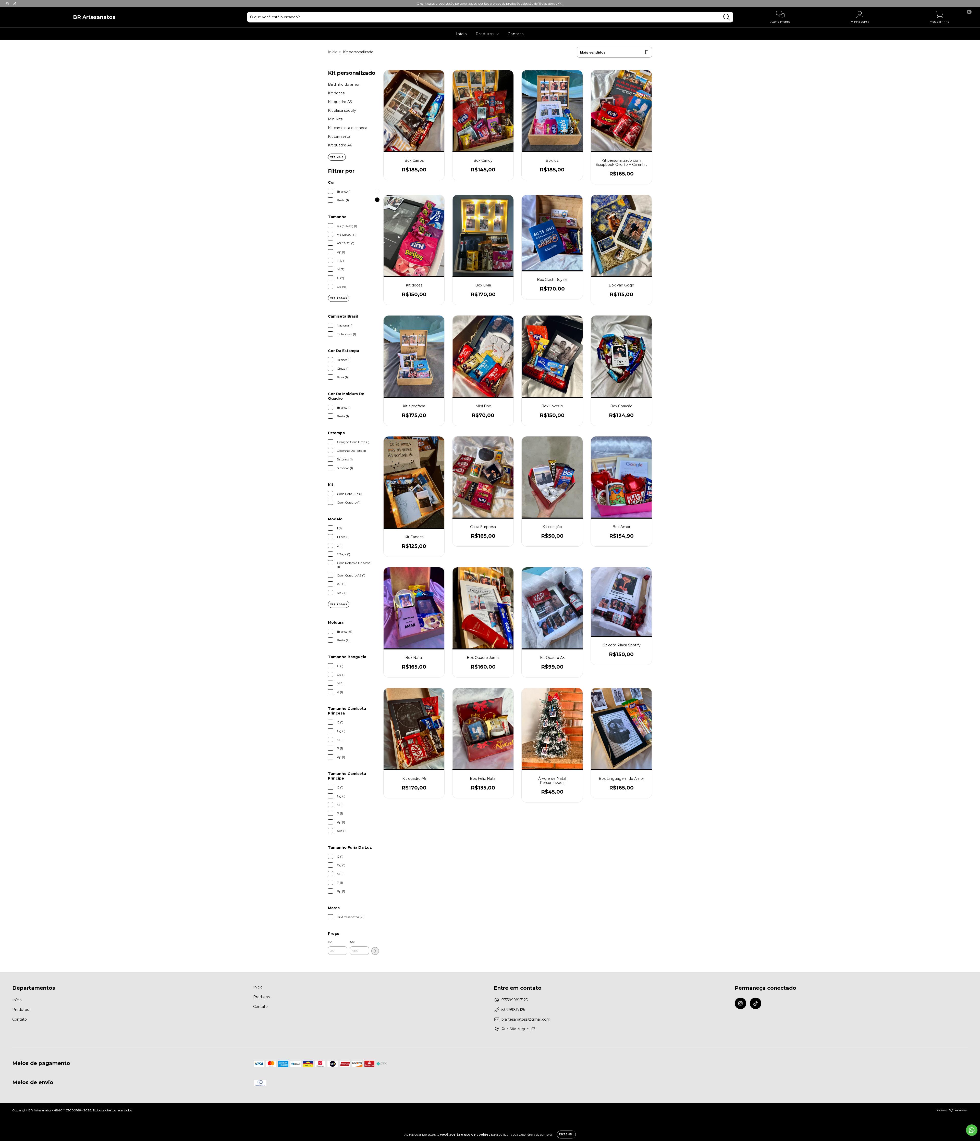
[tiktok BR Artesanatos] (14, 3)
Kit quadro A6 (340, 145)
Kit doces (336, 93)
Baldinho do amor (344, 84)
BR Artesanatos (94, 17)
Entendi (566, 1134)
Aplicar (375, 951)
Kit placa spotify (342, 110)
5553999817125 (514, 1000)
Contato (516, 34)
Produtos (486, 34)
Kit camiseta (339, 136)
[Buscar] (727, 17)
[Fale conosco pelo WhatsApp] (971, 1130)
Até (352, 942)
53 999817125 (513, 1009)
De (330, 942)
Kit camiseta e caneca (347, 128)
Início (461, 34)
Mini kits (335, 119)
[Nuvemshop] (952, 1111)
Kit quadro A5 (340, 101)
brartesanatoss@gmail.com (525, 1019)
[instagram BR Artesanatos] (7, 3)
